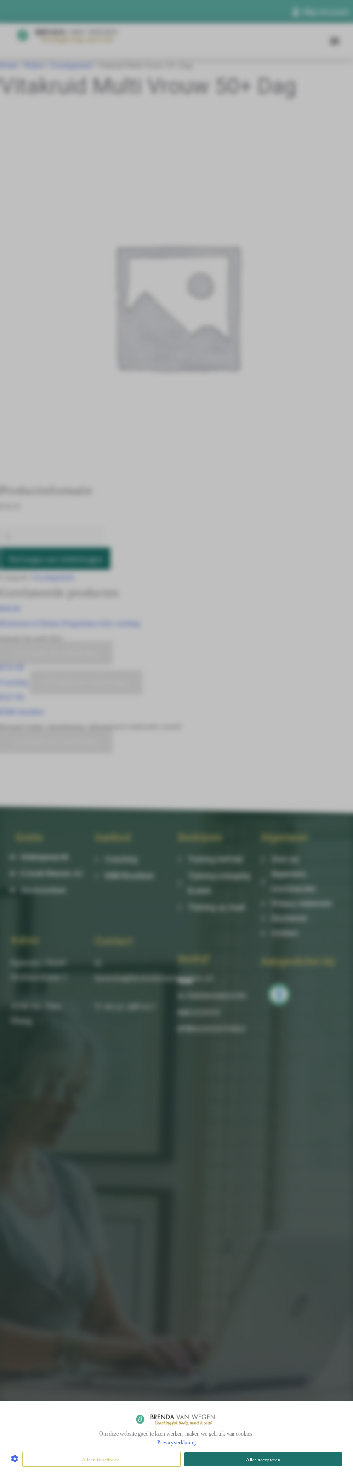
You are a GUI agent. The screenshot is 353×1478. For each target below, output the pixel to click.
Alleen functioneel (101, 1459)
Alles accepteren (263, 1459)
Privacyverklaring (176, 1442)
